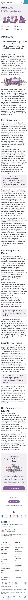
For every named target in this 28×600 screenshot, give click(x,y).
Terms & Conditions (5, 577)
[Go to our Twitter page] (12, 583)
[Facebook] (2, 516)
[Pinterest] (10, 516)
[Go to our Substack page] (2, 583)
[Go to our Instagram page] (9, 583)
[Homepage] (7, 2)
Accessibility (4, 579)
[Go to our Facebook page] (5, 583)
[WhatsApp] (21, 516)
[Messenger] (17, 516)
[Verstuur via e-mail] (14, 516)
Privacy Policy (18, 577)
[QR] (25, 516)
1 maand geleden (11, 531)
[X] (6, 516)
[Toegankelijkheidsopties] (25, 583)
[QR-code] (16, 583)
